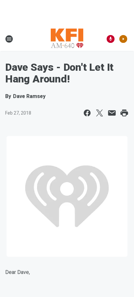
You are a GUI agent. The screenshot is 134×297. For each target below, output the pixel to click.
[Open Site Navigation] (9, 39)
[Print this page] (124, 113)
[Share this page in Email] (111, 113)
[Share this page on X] (99, 113)
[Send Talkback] (110, 39)
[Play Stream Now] (123, 39)
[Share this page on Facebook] (87, 113)
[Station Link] (67, 39)
